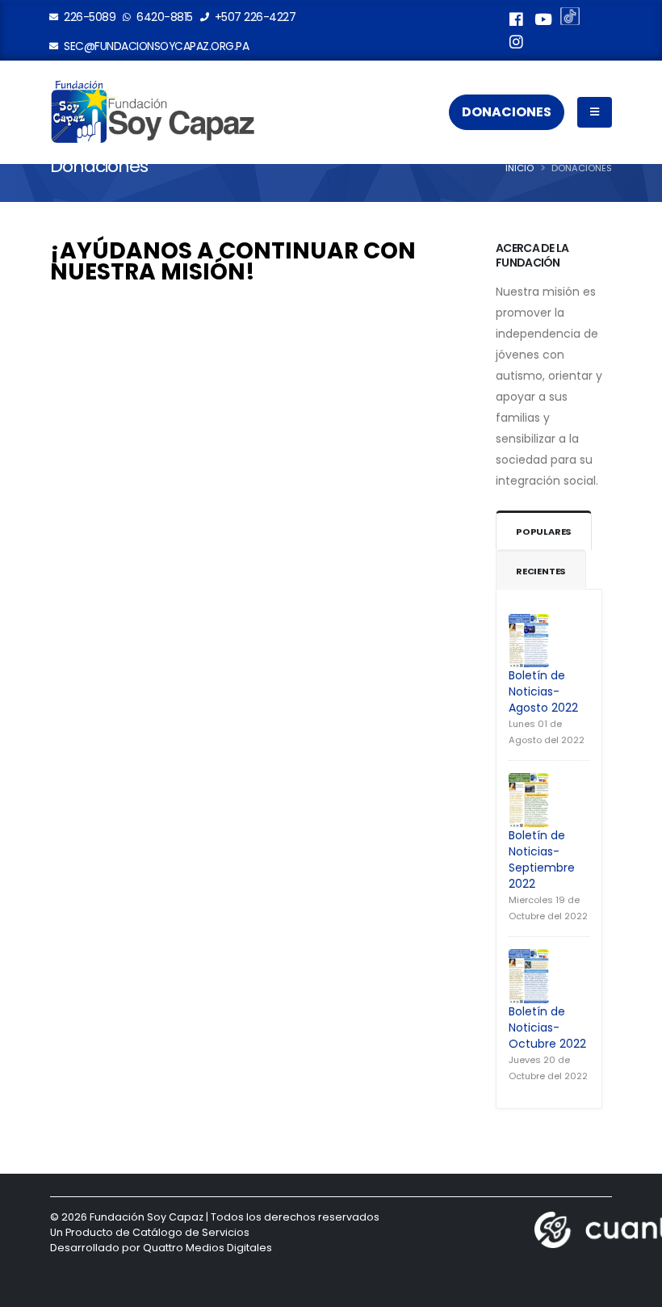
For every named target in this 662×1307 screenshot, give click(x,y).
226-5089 (88, 17)
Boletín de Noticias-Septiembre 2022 (542, 859)
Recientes (541, 571)
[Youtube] (543, 22)
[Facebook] (516, 22)
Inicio (519, 168)
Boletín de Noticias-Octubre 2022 (547, 1027)
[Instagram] (516, 44)
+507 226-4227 (253, 17)
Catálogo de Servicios (190, 1232)
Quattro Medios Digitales (207, 1247)
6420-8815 (163, 17)
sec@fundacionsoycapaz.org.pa (155, 46)
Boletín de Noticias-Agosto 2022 (543, 691)
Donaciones (506, 112)
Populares (544, 531)
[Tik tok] (570, 18)
